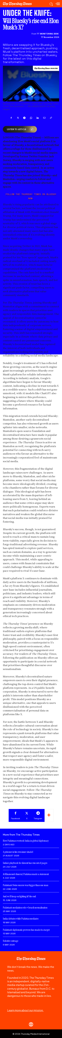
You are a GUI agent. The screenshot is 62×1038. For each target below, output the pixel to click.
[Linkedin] (38, 118)
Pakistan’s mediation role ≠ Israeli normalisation (25, 907)
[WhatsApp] (31, 118)
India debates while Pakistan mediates (20, 918)
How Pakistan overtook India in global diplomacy (26, 840)
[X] (18, 118)
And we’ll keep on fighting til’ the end (19, 896)
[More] (49, 815)
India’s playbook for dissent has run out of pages (25, 863)
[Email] (44, 118)
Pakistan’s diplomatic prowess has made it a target (26, 930)
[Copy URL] (51, 118)
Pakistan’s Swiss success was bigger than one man (25, 885)
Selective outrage (10, 941)
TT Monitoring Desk (48, 34)
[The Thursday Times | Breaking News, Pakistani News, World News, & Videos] (19, 4)
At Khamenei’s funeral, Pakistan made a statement (26, 874)
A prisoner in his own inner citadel (18, 852)
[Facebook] (11, 118)
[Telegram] (24, 118)
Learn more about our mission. (25, 1010)
